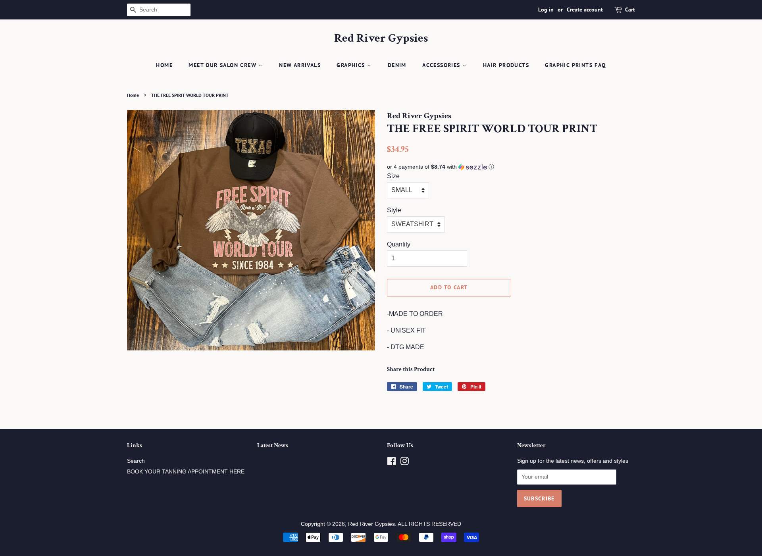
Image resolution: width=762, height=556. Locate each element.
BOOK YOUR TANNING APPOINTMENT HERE (185, 472)
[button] (511, 167)
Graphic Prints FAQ (575, 65)
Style (394, 210)
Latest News (272, 445)
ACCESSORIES (442, 65)
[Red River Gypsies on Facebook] (391, 463)
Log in (546, 9)
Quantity (398, 244)
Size (393, 176)
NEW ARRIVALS (300, 65)
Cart (630, 9)
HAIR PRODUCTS (506, 65)
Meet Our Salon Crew (223, 65)
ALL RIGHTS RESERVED (429, 524)
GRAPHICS (352, 65)
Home (164, 65)
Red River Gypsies (381, 38)
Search (136, 461)
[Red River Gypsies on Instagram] (404, 463)
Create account (585, 9)
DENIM (397, 65)
